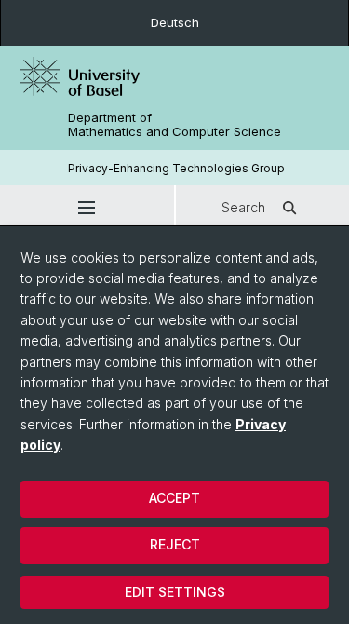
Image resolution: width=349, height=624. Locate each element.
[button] (87, 207)
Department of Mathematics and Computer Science (174, 125)
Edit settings (175, 592)
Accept (174, 498)
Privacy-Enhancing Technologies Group (176, 168)
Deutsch (175, 22)
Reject (175, 544)
